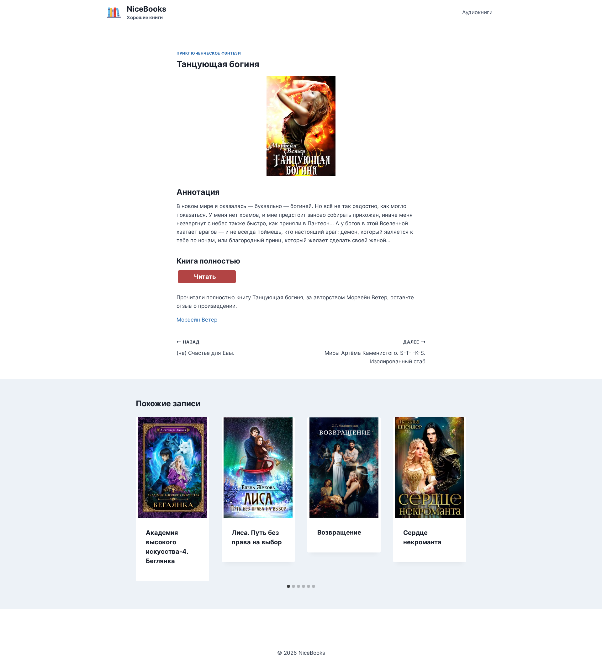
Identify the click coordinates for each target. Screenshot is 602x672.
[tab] (288, 586)
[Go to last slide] (147, 499)
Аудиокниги (477, 12)
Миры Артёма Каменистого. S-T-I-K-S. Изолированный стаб (375, 352)
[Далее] (455, 499)
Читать (205, 276)
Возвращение (339, 532)
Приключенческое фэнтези (209, 53)
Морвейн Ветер (197, 320)
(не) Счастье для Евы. (206, 347)
